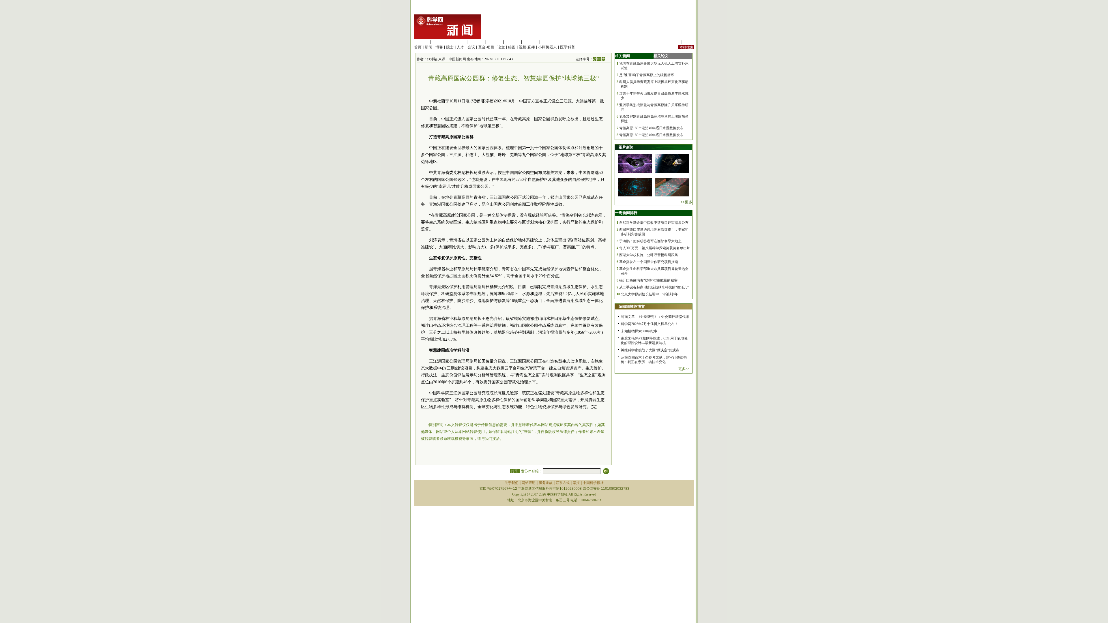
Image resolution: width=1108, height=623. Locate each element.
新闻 (428, 47)
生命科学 (421, 42)
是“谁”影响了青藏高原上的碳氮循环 (646, 75)
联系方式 (563, 483)
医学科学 (439, 42)
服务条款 (546, 483)
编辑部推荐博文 (632, 306)
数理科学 (530, 42)
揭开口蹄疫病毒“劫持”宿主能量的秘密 (648, 280)
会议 (471, 47)
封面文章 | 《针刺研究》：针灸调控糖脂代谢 (655, 317)
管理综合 (548, 42)
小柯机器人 (547, 47)
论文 (501, 47)
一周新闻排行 (626, 213)
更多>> (683, 369)
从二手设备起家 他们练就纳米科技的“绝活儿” (654, 287)
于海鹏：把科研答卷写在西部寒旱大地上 (650, 241)
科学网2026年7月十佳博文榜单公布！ (649, 324)
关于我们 (512, 483)
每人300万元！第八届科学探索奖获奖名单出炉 (654, 248)
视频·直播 (527, 47)
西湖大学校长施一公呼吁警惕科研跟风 (648, 255)
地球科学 (512, 42)
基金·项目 (486, 47)
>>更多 (686, 202)
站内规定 (672, 42)
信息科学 (494, 42)
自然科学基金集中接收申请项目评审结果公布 (653, 223)
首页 (418, 47)
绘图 (512, 47)
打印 (515, 471)
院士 (450, 47)
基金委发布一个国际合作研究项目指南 (648, 262)
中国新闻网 (457, 59)
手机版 (688, 42)
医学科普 (567, 47)
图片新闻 (626, 147)
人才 (460, 47)
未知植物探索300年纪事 (639, 331)
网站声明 (529, 483)
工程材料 (476, 42)
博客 (439, 47)
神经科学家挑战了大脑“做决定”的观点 (650, 350)
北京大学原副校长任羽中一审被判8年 (649, 294)
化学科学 (457, 42)
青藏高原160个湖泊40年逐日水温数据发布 (651, 128)
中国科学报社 (593, 483)
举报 (576, 483)
